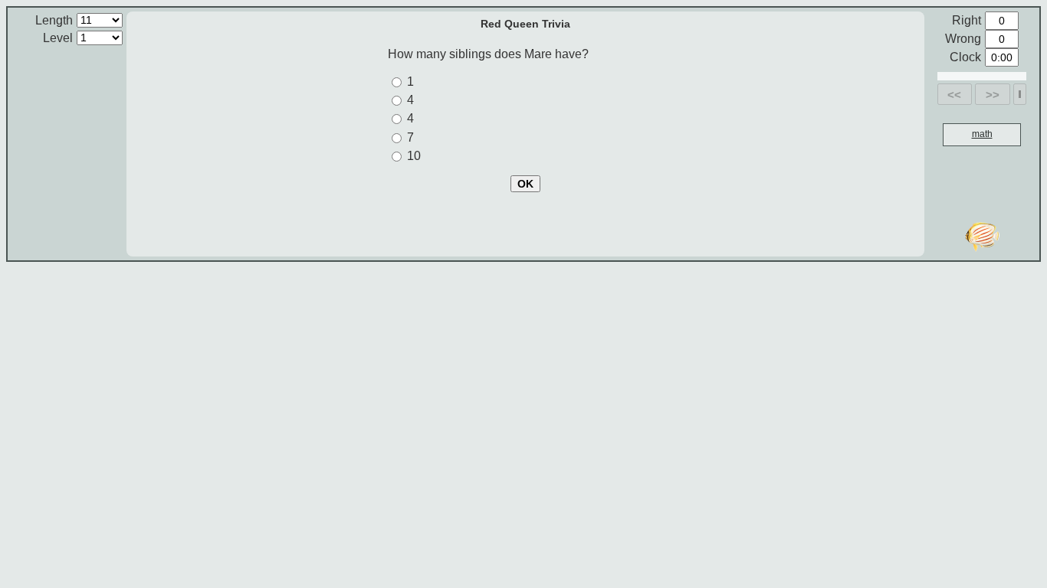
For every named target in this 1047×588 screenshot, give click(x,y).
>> (992, 94)
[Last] (1019, 94)
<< (954, 94)
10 (414, 155)
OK (525, 184)
